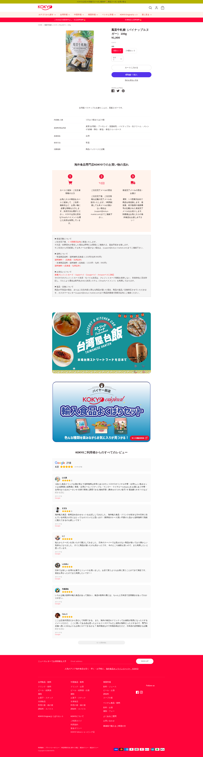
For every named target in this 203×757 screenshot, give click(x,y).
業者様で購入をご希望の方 (114, 726)
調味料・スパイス (45, 709)
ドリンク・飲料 (44, 686)
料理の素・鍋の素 (45, 705)
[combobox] (117, 58)
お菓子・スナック (45, 698)
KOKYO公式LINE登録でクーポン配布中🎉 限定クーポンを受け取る (101, 2)
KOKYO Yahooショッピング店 (83, 732)
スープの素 (108, 698)
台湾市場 (64, 14)
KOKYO (52, 751)
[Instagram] (141, 692)
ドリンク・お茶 (77, 686)
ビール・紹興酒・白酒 (80, 690)
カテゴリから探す (46, 14)
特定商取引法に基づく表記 (69, 748)
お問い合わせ (109, 721)
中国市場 (78, 14)
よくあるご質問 (109, 716)
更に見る (146, 14)
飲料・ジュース (109, 686)
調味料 (106, 694)
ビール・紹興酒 (44, 690)
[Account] (156, 7)
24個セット (130, 50)
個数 (112, 46)
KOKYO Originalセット (129, 14)
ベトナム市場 (108, 14)
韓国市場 (92, 14)
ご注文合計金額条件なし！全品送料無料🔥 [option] (70, 20)
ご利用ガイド (76, 721)
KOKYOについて (77, 716)
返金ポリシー (76, 728)
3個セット (117, 50)
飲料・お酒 (108, 707)
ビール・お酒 (109, 690)
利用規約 (74, 724)
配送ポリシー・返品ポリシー (89, 748)
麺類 (40, 694)
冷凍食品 (42, 701)
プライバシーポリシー (52, 748)
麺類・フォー (109, 711)
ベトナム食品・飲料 (111, 703)
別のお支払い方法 (131, 80)
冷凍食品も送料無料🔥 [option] (133, 20)
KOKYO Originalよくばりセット (51, 716)
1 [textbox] (113, 59)
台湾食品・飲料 (44, 682)
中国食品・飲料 (77, 682)
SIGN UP (144, 661)
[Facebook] (137, 692)
